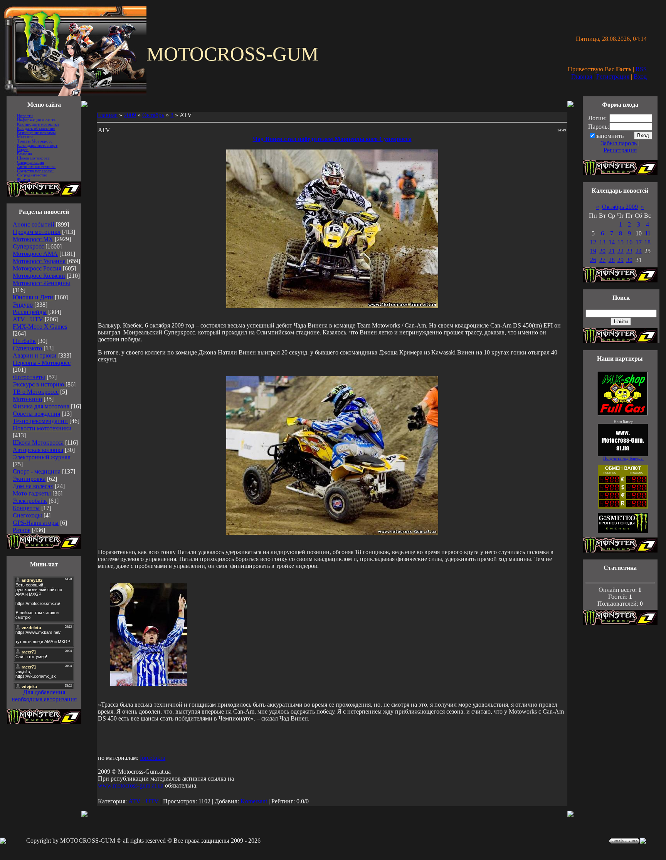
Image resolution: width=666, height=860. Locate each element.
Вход (640, 76)
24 (639, 251)
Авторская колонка (38, 450)
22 (620, 251)
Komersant (253, 801)
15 (620, 242)
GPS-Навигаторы (36, 522)
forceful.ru (152, 757)
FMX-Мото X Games (40, 326)
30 (629, 260)
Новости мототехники (42, 428)
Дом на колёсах (33, 486)
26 (593, 260)
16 (629, 242)
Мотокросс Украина (39, 261)
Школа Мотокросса (38, 442)
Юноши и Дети (33, 297)
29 (620, 260)
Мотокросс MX (33, 239)
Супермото (27, 348)
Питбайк (24, 341)
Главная (581, 76)
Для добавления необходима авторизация (44, 695)
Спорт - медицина (37, 471)
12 (593, 242)
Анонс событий (33, 224)
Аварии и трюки (35, 355)
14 (612, 242)
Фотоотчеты (29, 377)
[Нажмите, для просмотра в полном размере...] (332, 532)
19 (593, 251)
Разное (21, 530)
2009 (130, 115)
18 (647, 242)
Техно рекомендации (40, 421)
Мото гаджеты (32, 493)
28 (612, 260)
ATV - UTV (28, 319)
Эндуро (23, 304)
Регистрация (612, 76)
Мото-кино (27, 399)
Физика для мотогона (41, 406)
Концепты (26, 508)
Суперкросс (28, 246)
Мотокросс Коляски (39, 275)
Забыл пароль (619, 143)
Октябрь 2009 (620, 206)
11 (648, 233)
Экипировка (29, 478)
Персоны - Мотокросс (42, 362)
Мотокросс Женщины (41, 283)
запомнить (610, 136)
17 (639, 242)
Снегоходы (27, 515)
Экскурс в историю (38, 384)
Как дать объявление (36, 128)
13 (602, 242)
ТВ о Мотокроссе (36, 391)
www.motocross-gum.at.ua (130, 785)
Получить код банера (623, 458)
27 (602, 260)
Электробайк (30, 500)
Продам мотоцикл (37, 231)
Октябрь (153, 115)
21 (612, 251)
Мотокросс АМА (35, 253)
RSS (641, 69)
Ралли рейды (30, 312)
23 (629, 251)
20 (602, 251)
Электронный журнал (42, 457)
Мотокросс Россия (37, 268)
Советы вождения (36, 413)
